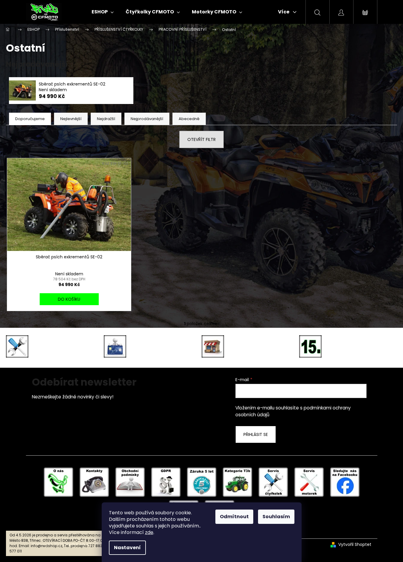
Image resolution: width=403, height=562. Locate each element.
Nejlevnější (70, 119)
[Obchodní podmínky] (130, 482)
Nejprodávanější (147, 119)
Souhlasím (276, 516)
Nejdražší (106, 119)
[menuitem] (103, 12)
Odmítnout (234, 516)
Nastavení (127, 547)
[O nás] (58, 482)
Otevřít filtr (201, 139)
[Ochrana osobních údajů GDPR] (166, 482)
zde (149, 532)
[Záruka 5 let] (202, 482)
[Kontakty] (94, 482)
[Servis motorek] (309, 482)
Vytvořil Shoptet (354, 544)
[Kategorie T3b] (237, 482)
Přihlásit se (255, 434)
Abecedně (189, 119)
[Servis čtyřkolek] (273, 482)
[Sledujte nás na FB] (345, 482)
